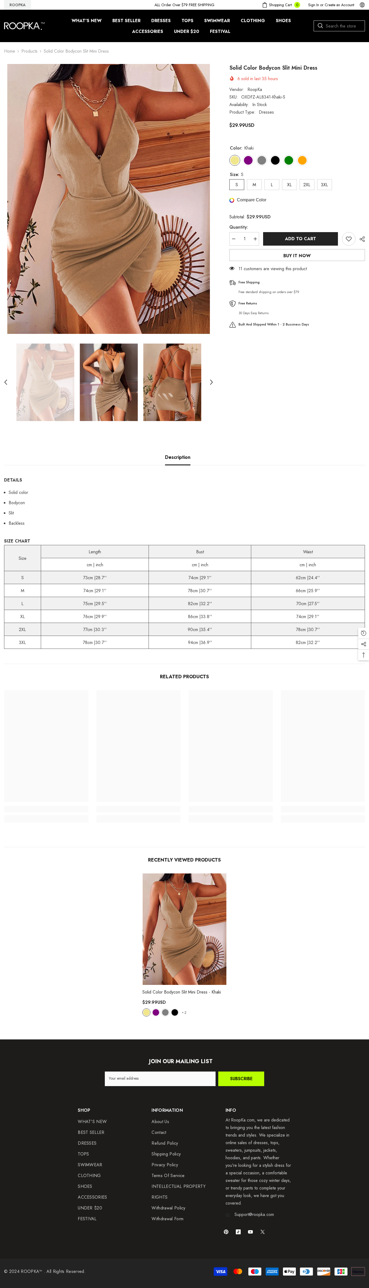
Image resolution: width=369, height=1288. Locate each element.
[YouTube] (250, 1232)
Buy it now (297, 256)
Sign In (313, 5)
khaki (146, 1012)
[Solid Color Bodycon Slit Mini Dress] (184, 929)
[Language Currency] (362, 5)
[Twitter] (263, 1232)
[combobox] (339, 26)
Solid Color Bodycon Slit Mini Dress (181, 992)
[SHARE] (360, 239)
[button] (6, 382)
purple (156, 1012)
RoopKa (254, 89)
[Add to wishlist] (348, 239)
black (175, 1012)
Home (9, 51)
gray (165, 1012)
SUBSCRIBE (241, 1079)
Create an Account (339, 5)
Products (29, 51)
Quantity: (238, 227)
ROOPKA (17, 5)
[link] (46, 809)
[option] (108, 199)
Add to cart (300, 239)
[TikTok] (238, 1232)
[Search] (339, 26)
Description (177, 457)
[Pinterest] (226, 1232)
